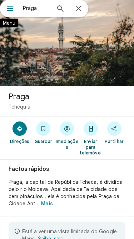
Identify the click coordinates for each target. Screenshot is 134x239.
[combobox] (36, 8)
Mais (47, 203)
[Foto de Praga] (67, 43)
